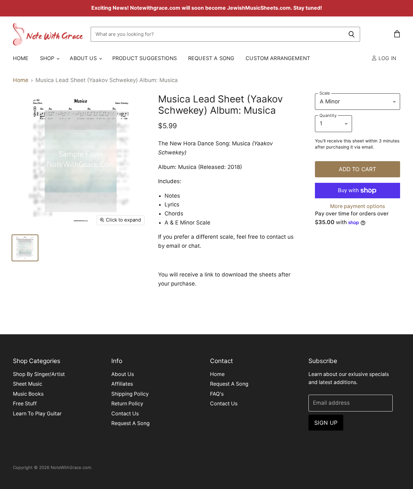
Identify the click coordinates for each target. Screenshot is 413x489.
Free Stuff (25, 404)
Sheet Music (27, 384)
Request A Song (211, 58)
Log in (386, 58)
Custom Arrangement (278, 58)
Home (21, 58)
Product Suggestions (144, 58)
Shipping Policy (130, 394)
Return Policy (127, 404)
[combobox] (217, 34)
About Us (84, 58)
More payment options (357, 206)
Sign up (325, 422)
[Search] (351, 34)
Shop (48, 58)
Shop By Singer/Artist (39, 374)
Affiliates (122, 384)
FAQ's (217, 394)
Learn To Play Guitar (37, 414)
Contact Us (125, 414)
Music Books (28, 394)
